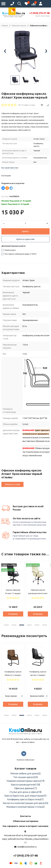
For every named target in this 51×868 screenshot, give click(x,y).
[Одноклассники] (7, 188)
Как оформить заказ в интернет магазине (25, 826)
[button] (6, 625)
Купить (25, 231)
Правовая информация (25, 760)
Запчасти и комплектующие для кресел (25, 803)
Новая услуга (10, 250)
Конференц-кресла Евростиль (25, 799)
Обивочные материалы (25, 821)
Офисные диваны (25, 788)
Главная (4, 25)
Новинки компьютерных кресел (25, 781)
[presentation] (4, 51)
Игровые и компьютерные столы (26, 806)
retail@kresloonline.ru (27, 847)
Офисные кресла (19, 25)
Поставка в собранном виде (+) (20, 254)
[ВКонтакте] (3, 188)
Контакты (25, 816)
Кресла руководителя (25, 784)
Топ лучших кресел (25, 777)
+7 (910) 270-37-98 (25, 855)
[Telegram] (11, 188)
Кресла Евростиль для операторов (26, 795)
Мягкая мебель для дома (25, 773)
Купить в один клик (25, 239)
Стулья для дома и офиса (25, 792)
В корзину (13, 614)
